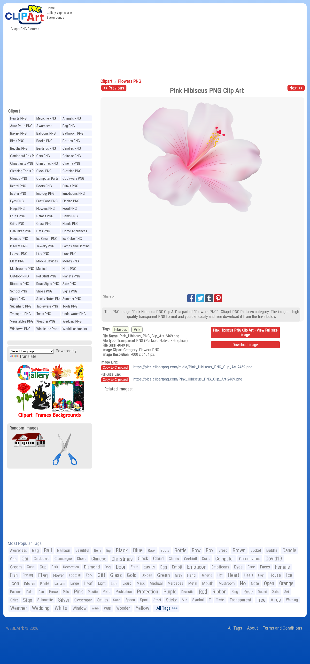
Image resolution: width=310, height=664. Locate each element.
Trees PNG (43, 314)
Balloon (63, 550)
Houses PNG (19, 238)
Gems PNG (70, 216)
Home (51, 8)
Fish (14, 575)
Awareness (18, 550)
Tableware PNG (47, 306)
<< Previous (113, 88)
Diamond (92, 567)
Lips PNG (42, 253)
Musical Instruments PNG (48, 269)
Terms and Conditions (282, 628)
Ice (289, 575)
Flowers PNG (45, 208)
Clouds (174, 559)
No (243, 583)
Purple (169, 592)
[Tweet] (200, 298)
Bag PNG (68, 126)
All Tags (235, 628)
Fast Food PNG (47, 201)
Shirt (14, 600)
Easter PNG (18, 193)
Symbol (198, 600)
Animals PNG (71, 118)
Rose (248, 592)
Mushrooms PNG (22, 269)
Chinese (98, 559)
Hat (220, 575)
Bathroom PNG (73, 133)
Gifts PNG (17, 223)
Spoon (130, 600)
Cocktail (190, 558)
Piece (53, 591)
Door (120, 567)
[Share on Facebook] (191, 298)
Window (79, 608)
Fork (89, 575)
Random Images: (24, 428)
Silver (63, 600)
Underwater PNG (74, 314)
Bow (196, 550)
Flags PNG (17, 208)
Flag (43, 575)
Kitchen (29, 583)
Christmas (122, 559)
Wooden (123, 608)
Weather (18, 608)
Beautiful (82, 550)
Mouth (207, 583)
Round (262, 592)
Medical (156, 583)
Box (210, 550)
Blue (138, 550)
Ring (235, 591)
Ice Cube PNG (72, 238)
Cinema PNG (71, 163)
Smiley (102, 600)
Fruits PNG (17, 216)
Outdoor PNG (19, 276)
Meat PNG (17, 261)
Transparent (240, 600)
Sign (27, 600)
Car (25, 559)
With (107, 608)
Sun (184, 600)
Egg (163, 567)
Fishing (28, 575)
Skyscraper (83, 600)
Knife (44, 583)
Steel (157, 600)
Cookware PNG (73, 178)
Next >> (295, 88)
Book (151, 550)
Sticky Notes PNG (49, 299)
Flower (58, 575)
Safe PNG (69, 284)
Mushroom (226, 583)
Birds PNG (17, 141)
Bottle (180, 550)
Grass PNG (44, 223)
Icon (14, 583)
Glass (116, 575)
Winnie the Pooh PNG (47, 329)
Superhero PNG (20, 306)
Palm (29, 592)
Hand (191, 575)
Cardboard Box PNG (24, 156)
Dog (108, 567)
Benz (97, 550)
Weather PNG (45, 321)
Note (255, 583)
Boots (165, 550)
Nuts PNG (69, 269)
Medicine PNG (46, 118)
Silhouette (45, 600)
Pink (137, 329)
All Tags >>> (166, 608)
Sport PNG (17, 299)
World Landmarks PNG (74, 329)
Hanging (206, 575)
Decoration (71, 567)
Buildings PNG (46, 148)
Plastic (93, 592)
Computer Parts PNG (47, 179)
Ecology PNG (45, 193)
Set (286, 592)
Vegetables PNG (21, 321)
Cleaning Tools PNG (24, 171)
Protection (147, 592)
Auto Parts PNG (21, 126)
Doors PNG (44, 186)
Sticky (171, 599)
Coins (206, 558)
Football (75, 575)
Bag (35, 550)
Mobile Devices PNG (47, 262)
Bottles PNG (71, 141)
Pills (66, 592)
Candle (289, 550)
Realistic (187, 592)
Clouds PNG (18, 178)
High (261, 575)
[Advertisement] (190, 40)
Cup (43, 566)
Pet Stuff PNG (46, 276)
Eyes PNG (17, 201)
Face (251, 567)
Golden (147, 575)
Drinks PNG (70, 186)
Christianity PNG (21, 163)
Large (74, 583)
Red (203, 591)
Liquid (127, 583)
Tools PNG (70, 306)
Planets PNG (71, 276)
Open (269, 583)
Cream (16, 566)
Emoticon (196, 567)
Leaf (88, 583)
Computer (224, 559)
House (275, 575)
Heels (248, 575)
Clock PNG (44, 171)
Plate (106, 591)
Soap (116, 600)
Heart (233, 575)
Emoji (177, 567)
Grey (178, 575)
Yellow (142, 608)
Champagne (63, 558)
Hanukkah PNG (20, 231)
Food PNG (69, 208)
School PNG (18, 291)
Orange (286, 583)
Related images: (118, 389)
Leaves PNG (18, 253)
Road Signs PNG (47, 284)
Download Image (245, 344)
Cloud (158, 558)
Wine (95, 608)
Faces (265, 567)
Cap (13, 558)
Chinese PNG (71, 156)
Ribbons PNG (19, 284)
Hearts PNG (18, 118)
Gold (132, 575)
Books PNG (44, 141)
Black (122, 550)
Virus (276, 600)
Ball (48, 550)
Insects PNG (19, 246)
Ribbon (219, 592)
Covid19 (273, 559)
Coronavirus (249, 558)
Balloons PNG (46, 133)
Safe (275, 591)
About (252, 628)
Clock (143, 558)
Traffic (220, 600)
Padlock (15, 592)
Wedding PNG (72, 321)
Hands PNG (70, 223)
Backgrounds (55, 17)
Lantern (59, 583)
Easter (149, 567)
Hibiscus (120, 329)
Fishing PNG (70, 201)
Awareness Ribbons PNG (45, 126)
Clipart (14, 111)
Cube (31, 567)
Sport (144, 600)
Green (163, 575)
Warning (292, 600)
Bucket (256, 550)
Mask (141, 583)
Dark (55, 567)
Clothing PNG (71, 171)
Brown (239, 550)
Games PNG (44, 216)
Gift (101, 575)
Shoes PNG (44, 291)
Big (108, 550)
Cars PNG (43, 156)
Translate (27, 356)
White (60, 608)
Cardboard (41, 558)
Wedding (40, 608)
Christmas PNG (47, 163)
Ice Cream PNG (46, 238)
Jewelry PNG (45, 246)
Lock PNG (69, 253)
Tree (260, 600)
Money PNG (70, 261)
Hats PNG (43, 231)
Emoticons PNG (73, 193)
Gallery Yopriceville (59, 13)
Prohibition (124, 591)
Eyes (238, 567)
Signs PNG (69, 291)
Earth (135, 567)
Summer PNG (71, 299)
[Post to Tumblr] (209, 298)
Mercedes (175, 583)
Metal (192, 583)
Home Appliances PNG (74, 232)
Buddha (271, 550)
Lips (114, 583)
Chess (81, 558)
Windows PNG (20, 329)
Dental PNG (18, 186)
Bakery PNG (18, 133)
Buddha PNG (19, 148)
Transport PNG (20, 314)
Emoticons (220, 567)
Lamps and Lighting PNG (76, 247)
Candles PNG (71, 148)
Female (282, 567)
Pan (41, 592)
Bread (223, 550)
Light (102, 583)
